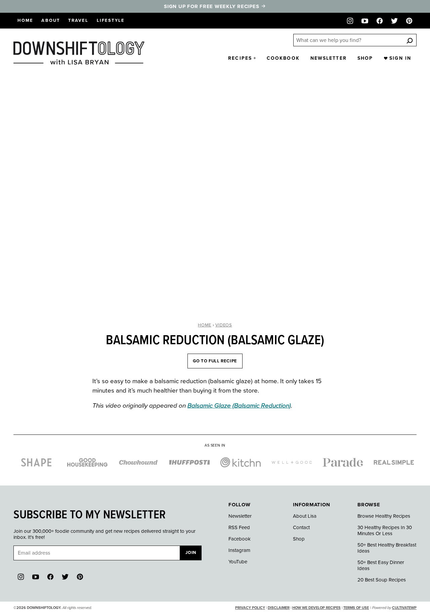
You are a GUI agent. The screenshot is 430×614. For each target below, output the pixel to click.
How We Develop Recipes (316, 608)
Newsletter (328, 58)
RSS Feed (239, 527)
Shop (365, 58)
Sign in (400, 58)
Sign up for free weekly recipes (212, 6)
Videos (223, 325)
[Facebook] (379, 20)
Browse (368, 505)
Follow (239, 505)
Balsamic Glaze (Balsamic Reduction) (239, 405)
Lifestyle (111, 20)
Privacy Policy (250, 608)
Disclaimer (279, 608)
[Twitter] (394, 20)
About (50, 20)
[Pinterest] (409, 20)
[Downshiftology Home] (78, 53)
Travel (78, 20)
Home (25, 20)
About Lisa (304, 516)
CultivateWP (404, 608)
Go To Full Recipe (215, 361)
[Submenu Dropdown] (255, 58)
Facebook (239, 539)
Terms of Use (356, 608)
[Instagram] (350, 20)
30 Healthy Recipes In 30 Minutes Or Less (384, 530)
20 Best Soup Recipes (381, 580)
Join (190, 552)
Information (311, 505)
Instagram (239, 550)
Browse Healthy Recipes (383, 516)
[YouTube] (364, 20)
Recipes (240, 58)
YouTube (237, 562)
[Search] (409, 40)
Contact (301, 527)
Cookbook (283, 58)
